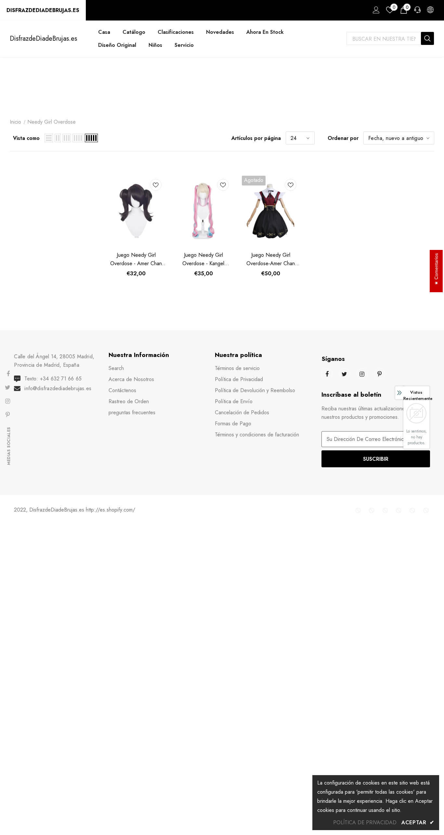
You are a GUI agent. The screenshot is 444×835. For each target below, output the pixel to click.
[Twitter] (344, 373)
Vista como (26, 138)
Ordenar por (343, 138)
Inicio (15, 122)
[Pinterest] (379, 373)
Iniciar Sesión (375, 11)
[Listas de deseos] (156, 186)
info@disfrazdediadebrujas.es (57, 388)
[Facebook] (327, 373)
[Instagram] (362, 373)
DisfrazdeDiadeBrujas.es (43, 38)
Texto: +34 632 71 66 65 (53, 378)
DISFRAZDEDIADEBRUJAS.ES (43, 10)
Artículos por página (256, 138)
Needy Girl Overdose (51, 122)
